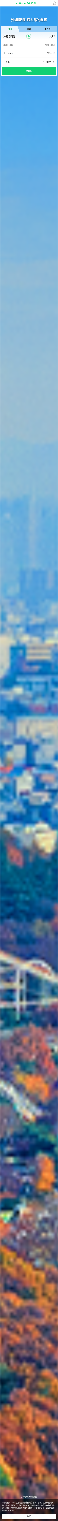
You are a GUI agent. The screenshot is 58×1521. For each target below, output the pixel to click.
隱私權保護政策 (10, 1510)
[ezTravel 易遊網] (29, 3)
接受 (29, 1516)
